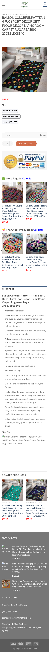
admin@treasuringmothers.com (16, 617)
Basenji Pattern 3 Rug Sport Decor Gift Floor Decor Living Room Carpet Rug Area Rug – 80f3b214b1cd (12, 510)
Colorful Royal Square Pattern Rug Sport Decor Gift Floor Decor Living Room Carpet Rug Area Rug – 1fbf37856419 (12, 212)
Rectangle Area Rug (19, 14)
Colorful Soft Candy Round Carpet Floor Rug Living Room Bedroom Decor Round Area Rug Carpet (12, 262)
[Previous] (2, 204)
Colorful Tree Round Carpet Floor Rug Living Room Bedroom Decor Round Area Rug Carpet (36, 262)
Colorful (27, 178)
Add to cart (26, 143)
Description (8, 289)
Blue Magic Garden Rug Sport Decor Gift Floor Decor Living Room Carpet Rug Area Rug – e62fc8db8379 (36, 510)
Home (4, 14)
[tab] (24, 289)
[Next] (47, 204)
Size (4, 105)
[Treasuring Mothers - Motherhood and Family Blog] (24, 5)
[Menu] (3, 4)
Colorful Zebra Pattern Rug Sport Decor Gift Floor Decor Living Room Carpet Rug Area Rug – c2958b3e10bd (36, 211)
